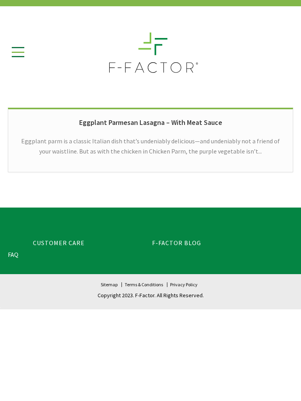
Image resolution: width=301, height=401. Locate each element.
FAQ (13, 254)
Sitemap (109, 284)
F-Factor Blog (176, 243)
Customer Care (59, 243)
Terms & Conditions (144, 284)
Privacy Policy (184, 284)
